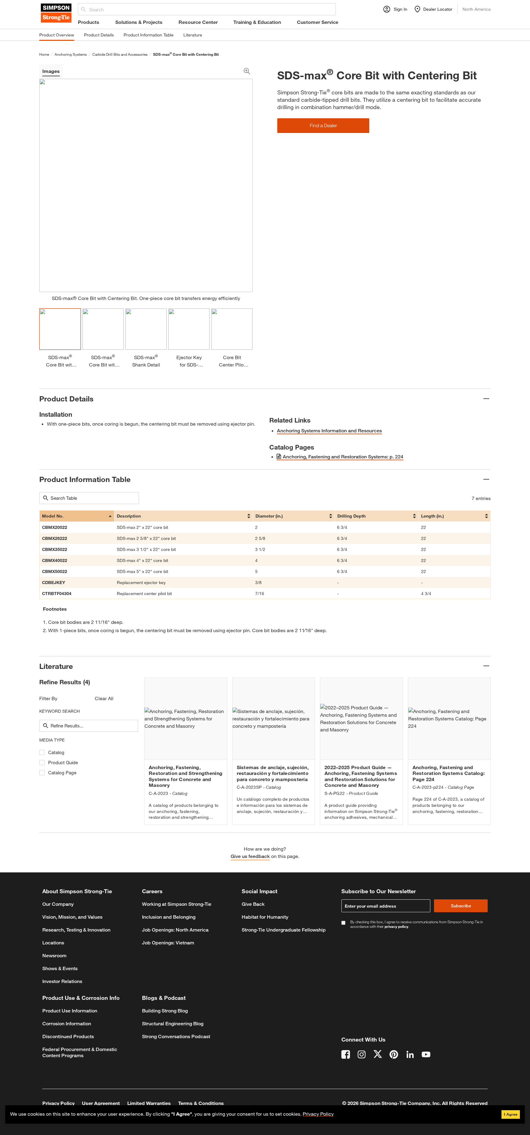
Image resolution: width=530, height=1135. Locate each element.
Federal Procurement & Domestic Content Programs (79, 1052)
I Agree (510, 1114)
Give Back (253, 904)
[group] (185, 751)
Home (44, 54)
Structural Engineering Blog (172, 1024)
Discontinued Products (68, 1036)
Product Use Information (69, 1011)
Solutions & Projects (139, 22)
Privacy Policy (318, 1114)
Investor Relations (62, 981)
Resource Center (198, 22)
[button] (323, 125)
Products (88, 22)
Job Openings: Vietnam (168, 943)
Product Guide (63, 762)
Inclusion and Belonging (168, 917)
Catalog (56, 752)
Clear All (104, 698)
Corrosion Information (66, 1024)
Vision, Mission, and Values (72, 917)
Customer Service (317, 22)
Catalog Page (62, 772)
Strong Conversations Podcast (176, 1036)
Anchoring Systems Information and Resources (329, 431)
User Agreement (101, 1103)
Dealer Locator (437, 9)
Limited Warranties (149, 1103)
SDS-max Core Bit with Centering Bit (186, 54)
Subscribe (461, 905)
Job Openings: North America (175, 930)
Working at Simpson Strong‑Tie (176, 904)
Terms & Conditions (201, 1103)
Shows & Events (60, 968)
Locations (53, 943)
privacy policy (396, 926)
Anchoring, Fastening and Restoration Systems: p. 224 (343, 457)
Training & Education (257, 22)
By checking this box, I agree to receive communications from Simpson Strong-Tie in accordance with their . (416, 924)
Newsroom (54, 955)
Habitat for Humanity (265, 917)
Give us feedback (250, 856)
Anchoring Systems (71, 54)
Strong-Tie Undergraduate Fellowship (284, 930)
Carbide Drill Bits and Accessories (120, 54)
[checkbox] (41, 752)
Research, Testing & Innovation (76, 930)
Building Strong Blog (165, 1011)
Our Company (58, 904)
